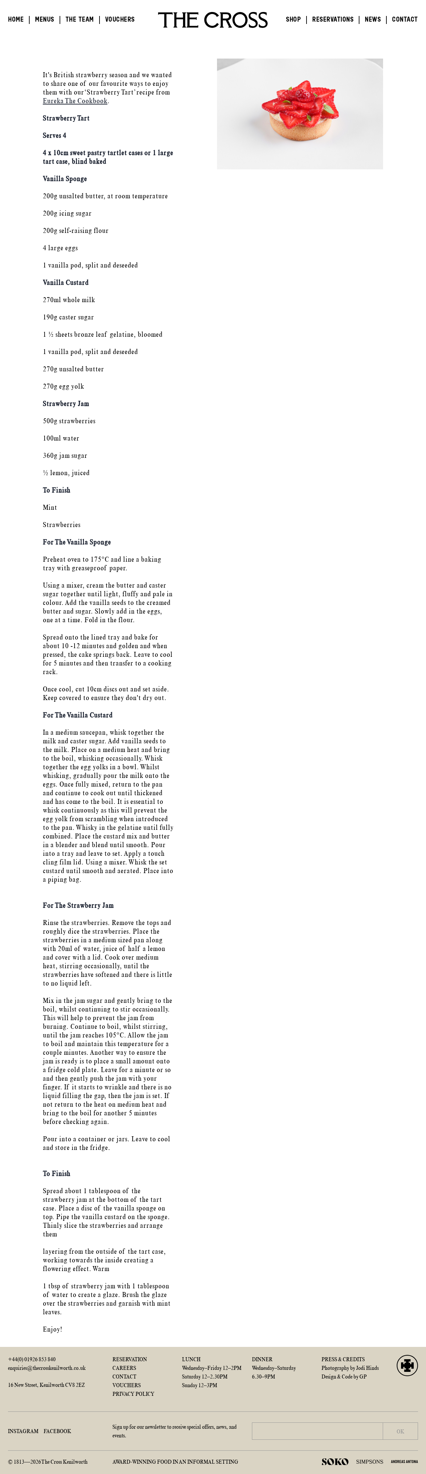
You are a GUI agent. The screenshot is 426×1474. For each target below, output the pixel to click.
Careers (124, 1368)
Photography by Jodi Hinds (350, 1368)
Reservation (129, 1359)
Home (16, 20)
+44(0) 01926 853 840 (32, 1359)
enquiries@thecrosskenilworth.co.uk (47, 1368)
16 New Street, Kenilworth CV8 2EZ (46, 1384)
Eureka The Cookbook (75, 100)
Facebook (57, 1431)
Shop (293, 20)
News (373, 20)
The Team (80, 20)
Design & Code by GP (344, 1376)
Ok (400, 1431)
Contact (405, 20)
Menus (44, 20)
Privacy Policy (133, 1393)
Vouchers (120, 20)
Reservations (332, 20)
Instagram (23, 1431)
